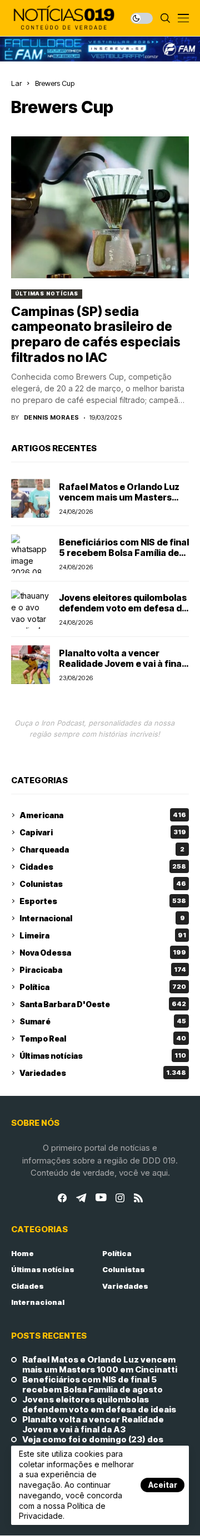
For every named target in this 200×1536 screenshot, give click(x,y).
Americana (102, 815)
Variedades (102, 1073)
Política (102, 987)
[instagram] (120, 1197)
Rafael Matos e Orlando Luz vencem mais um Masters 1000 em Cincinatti (119, 497)
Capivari (102, 832)
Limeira (102, 935)
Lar (16, 83)
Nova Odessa (102, 952)
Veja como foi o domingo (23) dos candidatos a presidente (92, 1445)
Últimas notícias (46, 293)
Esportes (102, 901)
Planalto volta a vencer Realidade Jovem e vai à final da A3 (121, 663)
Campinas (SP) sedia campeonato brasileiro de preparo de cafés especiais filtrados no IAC (96, 334)
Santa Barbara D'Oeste (102, 1004)
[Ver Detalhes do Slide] (100, 49)
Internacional (102, 918)
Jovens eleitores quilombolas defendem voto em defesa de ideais (123, 608)
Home (22, 1253)
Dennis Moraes (51, 417)
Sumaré (102, 1021)
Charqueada (101, 849)
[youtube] (101, 1198)
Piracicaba (102, 969)
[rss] (138, 1197)
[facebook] (62, 1197)
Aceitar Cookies (162, 1486)
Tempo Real (102, 1038)
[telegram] (81, 1197)
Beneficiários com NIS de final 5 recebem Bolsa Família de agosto (124, 553)
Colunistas (102, 884)
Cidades (102, 866)
